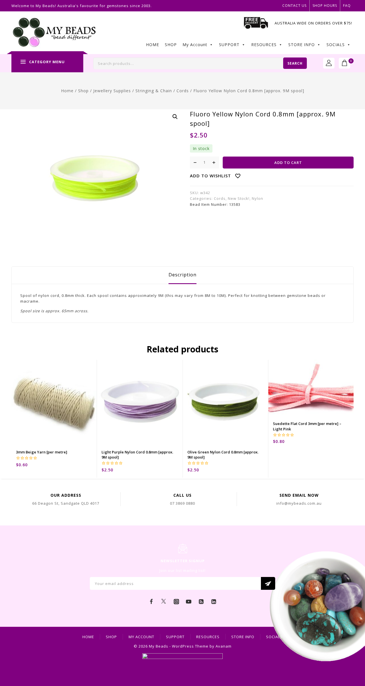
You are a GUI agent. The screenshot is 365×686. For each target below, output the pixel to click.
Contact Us (294, 5)
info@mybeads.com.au (299, 503)
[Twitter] (163, 601)
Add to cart (288, 162)
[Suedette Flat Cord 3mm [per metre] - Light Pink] (311, 388)
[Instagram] (176, 601)
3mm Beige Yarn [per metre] (41, 452)
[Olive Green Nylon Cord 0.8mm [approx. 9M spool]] (225, 402)
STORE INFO (301, 44)
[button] (175, 117)
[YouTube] (188, 601)
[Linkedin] (213, 601)
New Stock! (239, 198)
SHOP (171, 44)
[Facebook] (151, 601)
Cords (220, 198)
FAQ (347, 5)
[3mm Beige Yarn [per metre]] (54, 402)
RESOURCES (264, 44)
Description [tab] (182, 275)
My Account (194, 44)
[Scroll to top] (352, 656)
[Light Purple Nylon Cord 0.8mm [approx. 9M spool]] (139, 402)
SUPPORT (229, 44)
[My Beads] (54, 33)
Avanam (224, 646)
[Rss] (201, 601)
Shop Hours (325, 5)
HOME (152, 44)
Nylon (257, 198)
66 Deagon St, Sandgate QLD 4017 (65, 503)
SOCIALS (336, 44)
